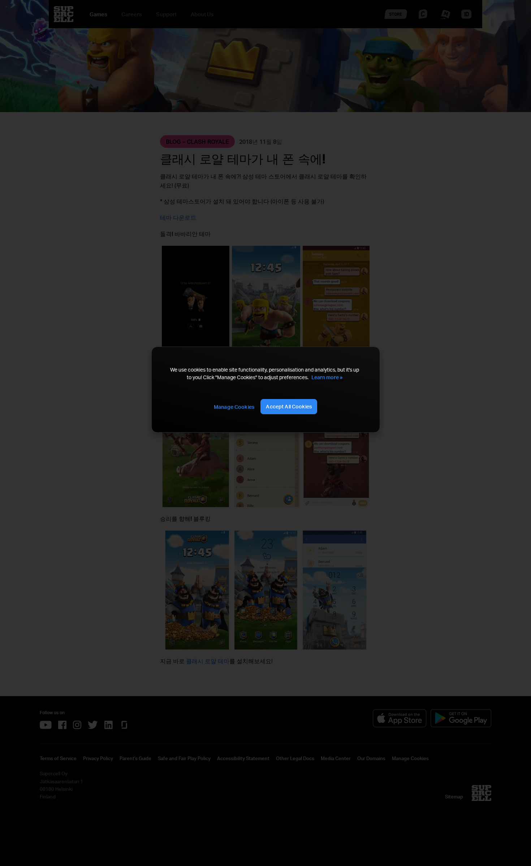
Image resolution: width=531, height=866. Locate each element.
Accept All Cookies (289, 406)
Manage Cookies (234, 407)
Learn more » (326, 377)
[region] (265, 389)
